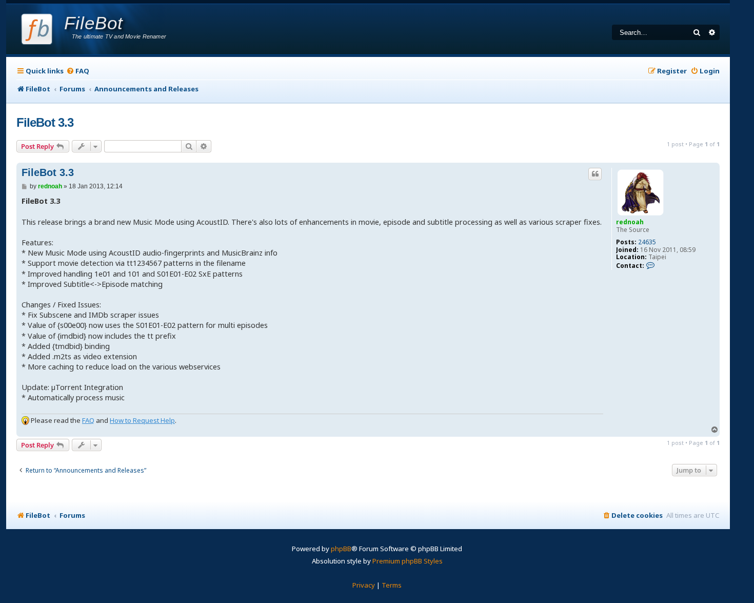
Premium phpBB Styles (407, 561)
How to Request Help (142, 420)
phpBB (341, 548)
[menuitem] (77, 71)
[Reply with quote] (595, 174)
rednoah (630, 222)
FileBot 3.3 (44, 122)
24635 (647, 242)
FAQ (88, 420)
